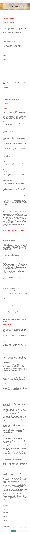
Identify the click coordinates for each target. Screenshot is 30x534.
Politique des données (21, 532)
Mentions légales (17, 532)
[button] (28, 526)
